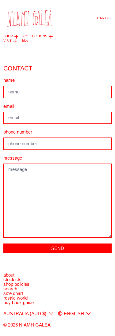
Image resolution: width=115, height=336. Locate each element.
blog (25, 40)
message (12, 158)
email (8, 106)
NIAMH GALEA (35, 324)
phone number (17, 132)
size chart (13, 293)
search (10, 288)
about (8, 274)
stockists (12, 279)
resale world (15, 297)
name (9, 80)
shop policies (16, 284)
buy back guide (18, 302)
